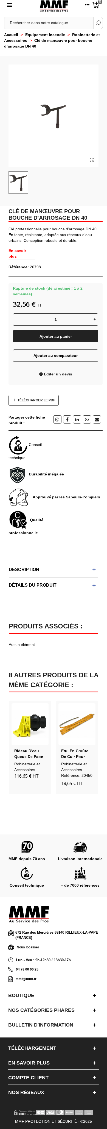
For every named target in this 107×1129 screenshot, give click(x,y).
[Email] (97, 419)
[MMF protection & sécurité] (54, 6)
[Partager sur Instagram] (57, 419)
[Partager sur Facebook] (67, 419)
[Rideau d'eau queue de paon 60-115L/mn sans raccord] (30, 724)
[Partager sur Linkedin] (77, 419)
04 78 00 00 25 (27, 969)
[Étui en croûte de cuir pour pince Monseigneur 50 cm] (76, 724)
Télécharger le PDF (36, 400)
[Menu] (9, 6)
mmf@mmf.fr (26, 979)
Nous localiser (28, 947)
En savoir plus (17, 253)
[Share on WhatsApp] (87, 419)
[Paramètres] (87, 6)
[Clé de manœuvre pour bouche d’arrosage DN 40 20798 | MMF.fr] (92, 160)
